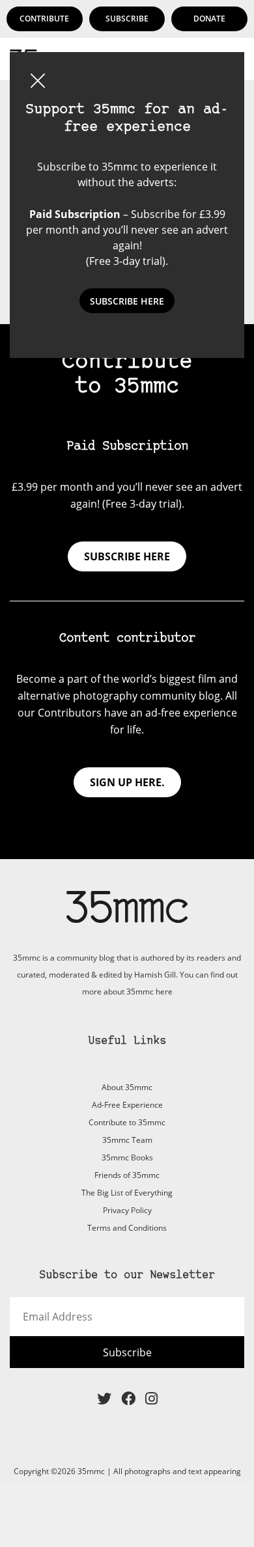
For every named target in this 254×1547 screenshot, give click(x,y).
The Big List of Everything (127, 1192)
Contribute (44, 18)
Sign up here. (127, 782)
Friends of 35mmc (127, 1175)
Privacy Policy (127, 1210)
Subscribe (127, 18)
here (164, 991)
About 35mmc (127, 1087)
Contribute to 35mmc (127, 1122)
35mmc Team (127, 1139)
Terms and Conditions (127, 1227)
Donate (209, 18)
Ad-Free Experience (127, 1104)
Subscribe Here (127, 301)
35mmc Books (127, 1157)
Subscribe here (127, 556)
